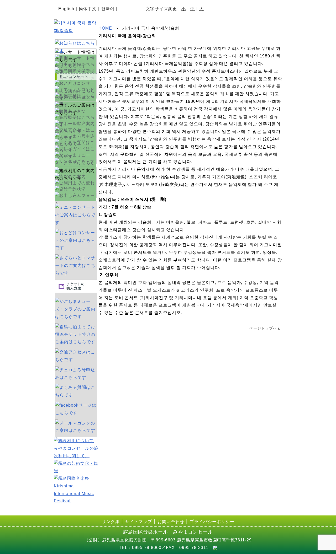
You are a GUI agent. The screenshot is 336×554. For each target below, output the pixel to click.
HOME (105, 28)
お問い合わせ (171, 521)
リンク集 (111, 521)
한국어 (107, 9)
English (66, 9)
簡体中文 (88, 9)
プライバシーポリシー (212, 521)
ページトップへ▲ (265, 328)
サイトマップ (138, 521)
